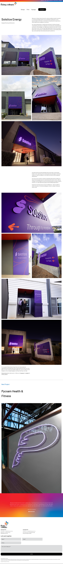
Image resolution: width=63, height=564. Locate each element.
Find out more (4, 373)
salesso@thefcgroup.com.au (31, 531)
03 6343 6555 (2, 531)
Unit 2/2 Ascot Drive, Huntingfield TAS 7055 (29, 533)
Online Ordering (56, 0)
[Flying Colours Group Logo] (9, 2)
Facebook (22, 373)
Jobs (45, 0)
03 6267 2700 (24, 531)
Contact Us (51, 0)
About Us (42, 0)
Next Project (5, 384)
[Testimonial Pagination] (30, 515)
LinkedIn (27, 373)
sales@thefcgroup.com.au (9, 531)
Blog (47, 0)
